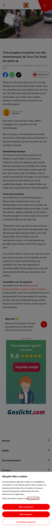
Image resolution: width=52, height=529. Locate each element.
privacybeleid (33, 498)
